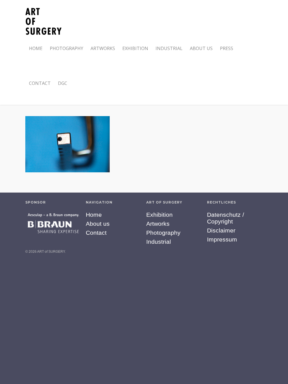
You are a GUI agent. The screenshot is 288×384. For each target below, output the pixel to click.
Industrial (169, 48)
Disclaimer (221, 230)
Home (35, 48)
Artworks (103, 48)
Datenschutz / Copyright (225, 218)
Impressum (222, 239)
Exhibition (135, 48)
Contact (40, 83)
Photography (66, 48)
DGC (62, 83)
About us (201, 48)
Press (226, 48)
